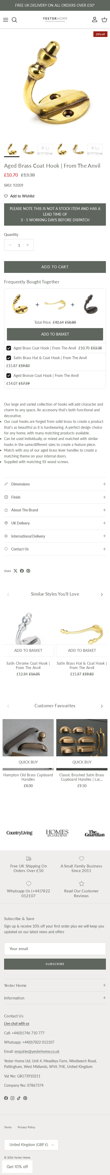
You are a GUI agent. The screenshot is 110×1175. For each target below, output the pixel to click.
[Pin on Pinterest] (28, 571)
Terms (8, 1127)
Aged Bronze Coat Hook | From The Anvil (46, 375)
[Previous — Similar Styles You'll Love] (8, 594)
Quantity (11, 234)
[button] (19, 196)
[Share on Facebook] (22, 571)
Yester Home (22, 1157)
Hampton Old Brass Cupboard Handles (28, 777)
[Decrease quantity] (8, 245)
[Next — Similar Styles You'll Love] (101, 594)
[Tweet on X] (15, 571)
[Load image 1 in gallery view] (55, 84)
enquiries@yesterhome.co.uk (37, 1051)
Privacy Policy (26, 1127)
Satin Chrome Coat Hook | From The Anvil (28, 665)
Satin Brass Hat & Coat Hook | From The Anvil (50, 358)
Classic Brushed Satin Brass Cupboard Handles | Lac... (81, 777)
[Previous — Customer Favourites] (8, 705)
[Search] (17, 19)
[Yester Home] (55, 19)
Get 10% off (17, 1166)
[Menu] (5, 19)
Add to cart (54, 267)
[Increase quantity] (29, 245)
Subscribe (55, 964)
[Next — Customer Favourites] (101, 705)
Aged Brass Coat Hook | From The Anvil (45, 348)
